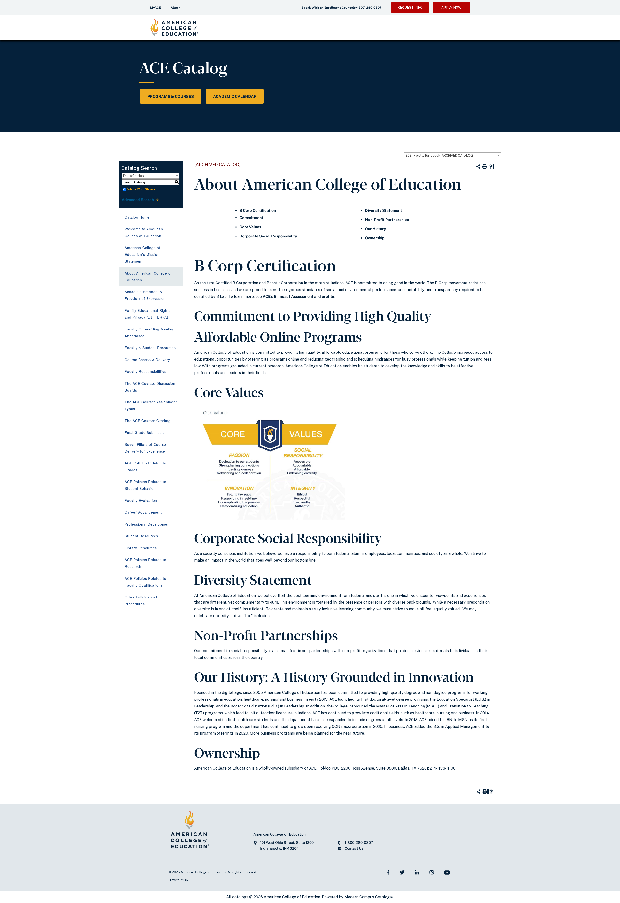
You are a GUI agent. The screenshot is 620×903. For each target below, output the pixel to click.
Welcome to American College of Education (144, 232)
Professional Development (148, 524)
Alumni (176, 7)
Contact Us (354, 848)
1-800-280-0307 (359, 842)
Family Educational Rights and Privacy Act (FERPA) (147, 314)
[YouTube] (447, 872)
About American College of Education (148, 276)
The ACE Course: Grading (147, 420)
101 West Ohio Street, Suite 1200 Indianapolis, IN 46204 (287, 845)
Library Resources (141, 547)
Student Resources (141, 536)
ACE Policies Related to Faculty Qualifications (145, 582)
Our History (375, 229)
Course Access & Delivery (147, 359)
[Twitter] (402, 872)
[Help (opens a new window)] (491, 166)
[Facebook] (388, 872)
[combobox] (452, 155)
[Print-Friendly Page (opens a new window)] (484, 166)
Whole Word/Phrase (141, 189)
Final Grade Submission (146, 432)
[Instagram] (431, 872)
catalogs (240, 897)
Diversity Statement (383, 210)
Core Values (250, 227)
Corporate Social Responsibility (268, 236)
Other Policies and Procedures (141, 600)
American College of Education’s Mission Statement (142, 254)
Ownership (375, 238)
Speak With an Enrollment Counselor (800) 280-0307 (341, 7)
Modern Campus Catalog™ (368, 897)
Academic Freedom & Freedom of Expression (145, 295)
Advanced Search (138, 199)
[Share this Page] (478, 166)
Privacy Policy (178, 880)
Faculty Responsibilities (145, 371)
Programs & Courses (170, 96)
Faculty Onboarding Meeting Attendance (150, 332)
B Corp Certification (258, 210)
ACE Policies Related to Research (145, 563)
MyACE (155, 7)
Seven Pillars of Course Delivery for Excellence (145, 448)
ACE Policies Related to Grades (145, 466)
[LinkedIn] (417, 872)
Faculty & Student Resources (150, 347)
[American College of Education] (174, 28)
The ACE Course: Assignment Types (151, 405)
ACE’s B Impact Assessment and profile (298, 296)
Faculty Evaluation (141, 500)
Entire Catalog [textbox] (133, 176)
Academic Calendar (234, 96)
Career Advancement (143, 512)
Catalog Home (137, 217)
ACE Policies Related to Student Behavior (145, 485)
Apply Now (451, 7)
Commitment (251, 217)
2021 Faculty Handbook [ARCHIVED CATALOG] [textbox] (440, 155)
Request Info (410, 7)
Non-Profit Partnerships (387, 219)
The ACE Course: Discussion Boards (150, 387)
